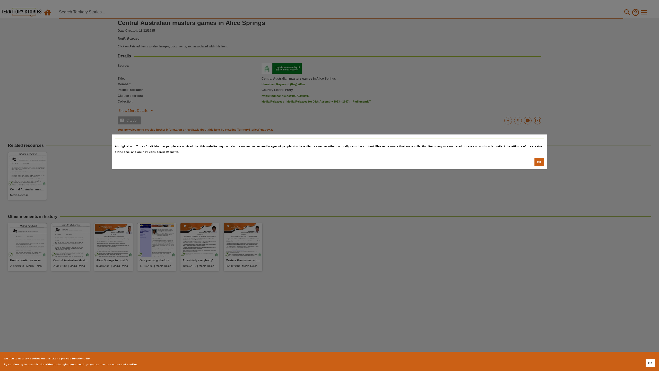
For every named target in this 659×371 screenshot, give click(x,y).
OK (539, 162)
